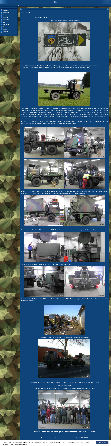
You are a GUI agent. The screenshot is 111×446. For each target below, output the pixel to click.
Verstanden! (102, 443)
